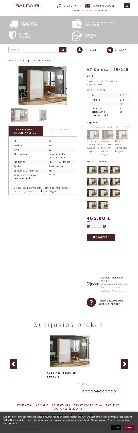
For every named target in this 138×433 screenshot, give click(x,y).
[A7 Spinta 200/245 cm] (115, 193)
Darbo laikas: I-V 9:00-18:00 (90, 10)
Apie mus (42, 405)
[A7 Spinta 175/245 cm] (92, 193)
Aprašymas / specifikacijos (25, 131)
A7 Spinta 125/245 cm (37, 60)
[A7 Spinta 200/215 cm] (103, 193)
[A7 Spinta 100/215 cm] (92, 169)
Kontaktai (24, 405)
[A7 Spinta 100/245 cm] (103, 169)
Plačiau (116, 427)
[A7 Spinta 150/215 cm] (92, 181)
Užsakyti (101, 237)
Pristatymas (61, 405)
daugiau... (99, 383)
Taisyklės (112, 405)
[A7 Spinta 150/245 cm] (103, 181)
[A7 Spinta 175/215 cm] (115, 181)
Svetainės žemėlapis (68, 408)
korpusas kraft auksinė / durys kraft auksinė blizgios (107, 148)
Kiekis (90, 221)
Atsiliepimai (59, 129)
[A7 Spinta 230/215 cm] (92, 204)
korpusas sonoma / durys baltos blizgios (121, 146)
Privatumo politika (88, 405)
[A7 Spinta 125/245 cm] (42, 85)
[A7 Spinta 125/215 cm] (115, 169)
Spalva (93, 122)
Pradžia (13, 60)
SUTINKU (129, 427)
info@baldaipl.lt (103, 5)
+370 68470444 (71, 5)
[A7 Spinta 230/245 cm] (103, 204)
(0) (104, 89)
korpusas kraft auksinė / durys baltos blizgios (93, 146)
